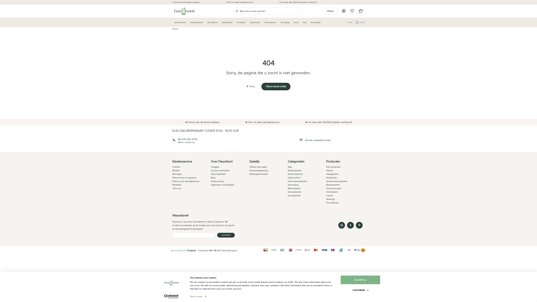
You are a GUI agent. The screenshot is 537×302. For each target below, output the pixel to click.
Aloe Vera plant (333, 188)
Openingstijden (218, 174)
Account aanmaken (220, 170)
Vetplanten (331, 177)
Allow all (360, 280)
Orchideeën (332, 192)
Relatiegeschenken (258, 174)
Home (175, 28)
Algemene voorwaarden (222, 184)
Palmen (330, 170)
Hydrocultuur (294, 177)
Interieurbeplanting (258, 170)
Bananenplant (333, 184)
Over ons (176, 188)
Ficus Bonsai (332, 202)
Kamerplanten (295, 192)
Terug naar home (276, 86)
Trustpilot (191, 250)
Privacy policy (217, 181)
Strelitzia (330, 199)
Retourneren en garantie (184, 177)
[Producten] (344, 11)
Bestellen (177, 184)
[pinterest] (359, 225)
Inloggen (215, 166)
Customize (359, 290)
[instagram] (341, 225)
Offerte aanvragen (258, 166)
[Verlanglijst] (352, 11)
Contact (176, 166)
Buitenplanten (295, 170)
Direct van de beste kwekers (187, 2)
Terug (252, 86)
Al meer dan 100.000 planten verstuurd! (299, 2)
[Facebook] (350, 225)
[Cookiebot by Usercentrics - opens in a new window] (171, 296)
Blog (213, 177)
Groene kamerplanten (337, 181)
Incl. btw (349, 22)
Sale (290, 166)
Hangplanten (332, 174)
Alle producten (333, 166)
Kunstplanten (294, 195)
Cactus (329, 195)
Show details (196, 296)
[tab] (191, 182)
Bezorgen (177, 174)
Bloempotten (294, 188)
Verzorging (293, 184)
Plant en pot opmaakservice (185, 181)
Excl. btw (362, 22)
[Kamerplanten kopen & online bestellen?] (184, 11)
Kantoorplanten (295, 174)
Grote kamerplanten (297, 181)
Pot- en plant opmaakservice (241, 2)
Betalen (176, 170)
